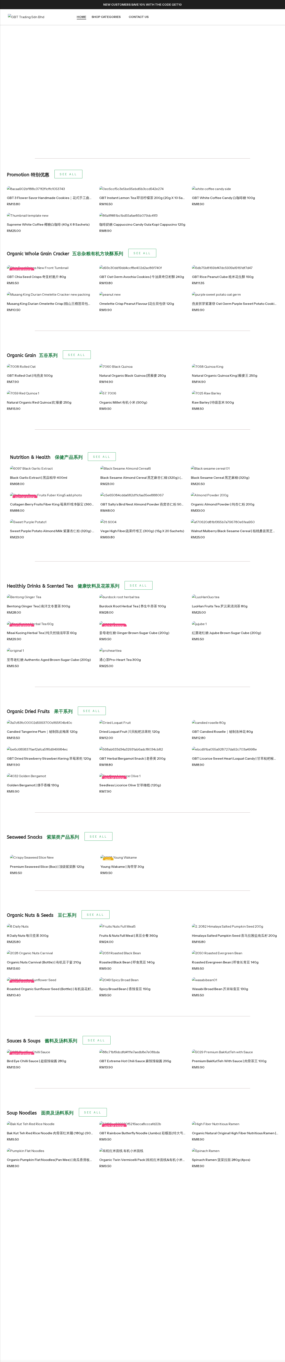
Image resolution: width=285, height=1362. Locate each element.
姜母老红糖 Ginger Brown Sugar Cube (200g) (134, 633)
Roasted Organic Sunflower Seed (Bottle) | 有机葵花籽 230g (53, 989)
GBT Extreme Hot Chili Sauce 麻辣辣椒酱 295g (135, 1061)
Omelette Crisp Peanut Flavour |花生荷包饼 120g (136, 303)
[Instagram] (268, 4)
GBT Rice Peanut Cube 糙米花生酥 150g (222, 277)
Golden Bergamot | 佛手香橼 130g (33, 785)
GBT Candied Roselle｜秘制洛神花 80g (222, 731)
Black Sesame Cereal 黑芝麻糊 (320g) (220, 477)
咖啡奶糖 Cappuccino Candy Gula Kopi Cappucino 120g (142, 224)
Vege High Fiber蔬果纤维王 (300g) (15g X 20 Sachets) (142, 531)
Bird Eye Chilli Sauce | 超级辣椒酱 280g (36, 1061)
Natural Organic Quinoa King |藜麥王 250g (224, 375)
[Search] (260, 17)
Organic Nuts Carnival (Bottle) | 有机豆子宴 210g (44, 962)
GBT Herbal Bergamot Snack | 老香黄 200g (132, 758)
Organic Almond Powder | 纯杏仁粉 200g (222, 504)
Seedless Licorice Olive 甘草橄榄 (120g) (130, 785)
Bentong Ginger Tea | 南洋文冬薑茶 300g (38, 606)
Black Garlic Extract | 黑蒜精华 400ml (38, 477)
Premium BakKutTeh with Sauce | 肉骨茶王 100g (229, 1061)
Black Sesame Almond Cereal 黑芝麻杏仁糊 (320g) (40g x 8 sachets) (154, 477)
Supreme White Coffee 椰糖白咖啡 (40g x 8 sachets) (48, 224)
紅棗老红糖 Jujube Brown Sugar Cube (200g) (226, 633)
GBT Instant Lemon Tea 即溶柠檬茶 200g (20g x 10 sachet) (145, 198)
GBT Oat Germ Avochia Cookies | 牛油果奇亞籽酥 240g (141, 277)
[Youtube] (276, 4)
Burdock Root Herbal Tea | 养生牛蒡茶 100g (132, 606)
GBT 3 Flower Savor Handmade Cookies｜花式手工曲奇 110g (54, 198)
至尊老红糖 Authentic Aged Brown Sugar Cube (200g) (49, 660)
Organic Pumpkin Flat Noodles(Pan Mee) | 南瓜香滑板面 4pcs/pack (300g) (64, 1160)
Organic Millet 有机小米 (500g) (123, 402)
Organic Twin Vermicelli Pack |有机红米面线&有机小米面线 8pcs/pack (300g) (159, 1160)
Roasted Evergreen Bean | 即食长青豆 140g (225, 962)
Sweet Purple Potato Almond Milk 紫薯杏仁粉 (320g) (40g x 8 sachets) (65, 531)
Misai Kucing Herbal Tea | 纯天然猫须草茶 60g (42, 633)
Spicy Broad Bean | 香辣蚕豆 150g (124, 989)
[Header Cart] (275, 17)
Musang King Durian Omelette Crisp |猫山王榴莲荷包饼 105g (53, 303)
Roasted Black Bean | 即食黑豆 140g (127, 962)
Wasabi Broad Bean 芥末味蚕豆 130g (220, 989)
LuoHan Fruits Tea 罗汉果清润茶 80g (219, 606)
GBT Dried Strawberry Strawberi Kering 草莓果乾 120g (49, 758)
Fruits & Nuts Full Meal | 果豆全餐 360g (128, 935)
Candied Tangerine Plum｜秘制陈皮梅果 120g (42, 731)
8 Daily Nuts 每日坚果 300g (27, 935)
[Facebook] (246, 4)
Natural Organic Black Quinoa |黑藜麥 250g (132, 375)
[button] (3, 89)
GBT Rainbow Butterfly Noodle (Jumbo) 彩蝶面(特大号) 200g (146, 1133)
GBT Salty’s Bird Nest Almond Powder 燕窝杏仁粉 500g (143, 504)
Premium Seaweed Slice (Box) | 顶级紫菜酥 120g (47, 866)
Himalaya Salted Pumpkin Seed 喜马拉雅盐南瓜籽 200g (234, 935)
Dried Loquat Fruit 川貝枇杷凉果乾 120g (129, 731)
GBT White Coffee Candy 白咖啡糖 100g (223, 198)
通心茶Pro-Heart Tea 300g (120, 660)
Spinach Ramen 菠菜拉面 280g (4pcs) (221, 1160)
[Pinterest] (261, 4)
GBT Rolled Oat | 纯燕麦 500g (30, 375)
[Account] (268, 17)
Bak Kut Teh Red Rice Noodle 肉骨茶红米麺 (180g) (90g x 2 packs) (58, 1133)
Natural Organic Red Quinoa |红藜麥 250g (39, 402)
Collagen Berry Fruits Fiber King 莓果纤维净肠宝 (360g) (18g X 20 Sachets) (67, 504)
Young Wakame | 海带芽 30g (122, 866)
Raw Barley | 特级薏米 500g (213, 402)
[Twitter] (253, 4)
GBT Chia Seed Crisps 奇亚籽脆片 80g (36, 277)
